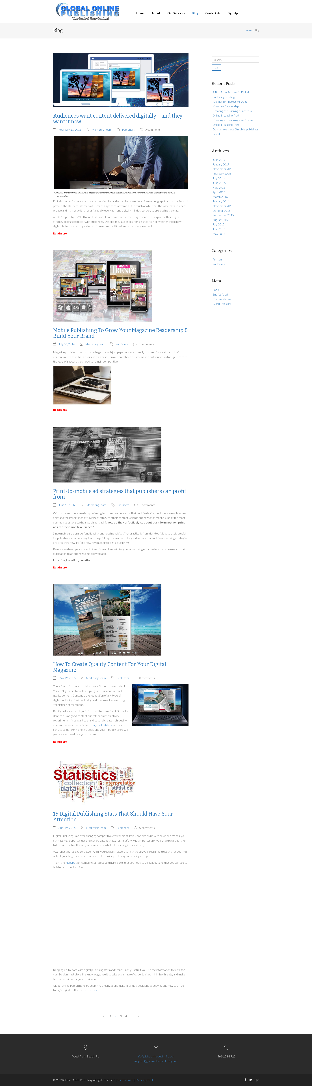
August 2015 (220, 219)
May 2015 (219, 233)
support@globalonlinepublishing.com (156, 1061)
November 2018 (223, 169)
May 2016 (219, 187)
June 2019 (219, 159)
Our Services (176, 13)
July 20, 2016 (66, 344)
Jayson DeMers (102, 725)
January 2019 (221, 164)
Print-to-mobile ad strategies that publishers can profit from (119, 494)
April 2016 (219, 192)
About (156, 13)
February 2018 (222, 173)
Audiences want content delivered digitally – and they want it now (117, 119)
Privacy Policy (125, 1080)
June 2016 (219, 182)
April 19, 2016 (66, 827)
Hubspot (71, 862)
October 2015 (221, 210)
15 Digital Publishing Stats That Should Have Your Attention (113, 817)
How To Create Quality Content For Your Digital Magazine (109, 667)
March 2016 (220, 196)
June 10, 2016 (67, 505)
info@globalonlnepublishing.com (156, 1056)
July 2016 (218, 178)
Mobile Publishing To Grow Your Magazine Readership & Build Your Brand (120, 333)
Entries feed (220, 294)
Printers (217, 259)
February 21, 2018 (69, 129)
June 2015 (219, 229)
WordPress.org (222, 303)
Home (140, 13)
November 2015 (223, 206)
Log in (216, 289)
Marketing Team (102, 129)
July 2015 (218, 224)
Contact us (90, 990)
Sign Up (233, 13)
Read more (60, 233)
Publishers (128, 129)
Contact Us (212, 13)
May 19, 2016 (66, 678)
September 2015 (223, 215)
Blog (195, 13)
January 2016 (221, 201)
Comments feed (223, 299)
